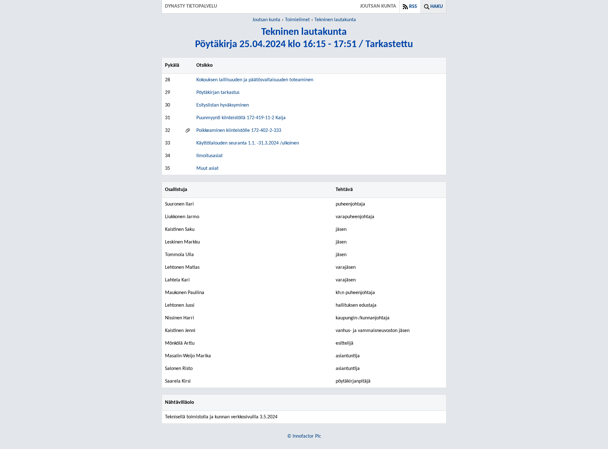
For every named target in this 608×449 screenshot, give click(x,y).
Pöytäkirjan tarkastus (217, 92)
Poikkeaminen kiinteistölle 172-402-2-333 (238, 130)
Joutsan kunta (266, 19)
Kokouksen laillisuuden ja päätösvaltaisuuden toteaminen (254, 80)
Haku (436, 6)
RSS (413, 6)
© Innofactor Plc (304, 436)
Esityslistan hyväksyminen (222, 105)
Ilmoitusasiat (209, 155)
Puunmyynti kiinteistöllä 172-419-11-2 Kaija (241, 117)
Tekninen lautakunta (335, 19)
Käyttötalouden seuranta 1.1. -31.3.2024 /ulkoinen (247, 143)
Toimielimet (297, 19)
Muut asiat (207, 168)
